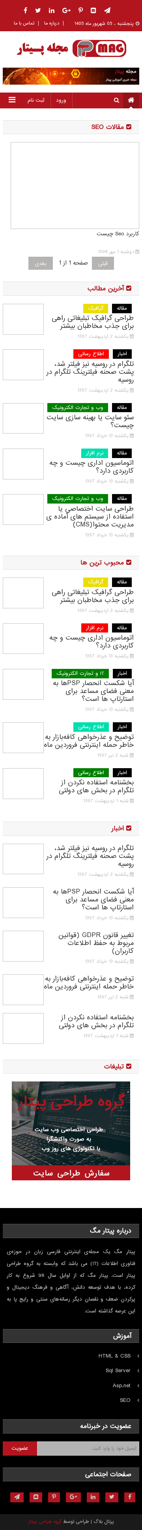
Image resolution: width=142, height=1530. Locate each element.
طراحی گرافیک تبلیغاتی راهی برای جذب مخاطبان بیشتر (93, 322)
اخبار (122, 354)
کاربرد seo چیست (118, 234)
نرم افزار (94, 453)
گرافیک (95, 308)
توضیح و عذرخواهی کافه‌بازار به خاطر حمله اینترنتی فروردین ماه (89, 741)
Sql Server (118, 1370)
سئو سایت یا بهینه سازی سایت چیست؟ (90, 422)
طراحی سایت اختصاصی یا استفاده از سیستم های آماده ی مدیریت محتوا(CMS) (90, 517)
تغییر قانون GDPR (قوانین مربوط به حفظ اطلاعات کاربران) (96, 943)
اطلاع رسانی (91, 354)
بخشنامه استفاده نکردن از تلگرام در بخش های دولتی (96, 787)
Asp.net (122, 1385)
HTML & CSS (115, 1356)
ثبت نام (36, 100)
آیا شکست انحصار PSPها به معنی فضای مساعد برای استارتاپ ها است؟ (93, 691)
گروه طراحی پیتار (45, 1521)
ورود (61, 100)
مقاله (122, 308)
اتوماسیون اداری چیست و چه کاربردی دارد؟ (91, 467)
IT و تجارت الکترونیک (80, 673)
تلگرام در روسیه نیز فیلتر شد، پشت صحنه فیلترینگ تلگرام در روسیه (90, 372)
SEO (125, 1400)
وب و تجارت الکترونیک (77, 407)
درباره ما (51, 23)
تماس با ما (24, 23)
